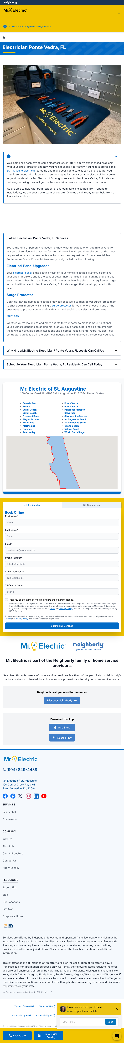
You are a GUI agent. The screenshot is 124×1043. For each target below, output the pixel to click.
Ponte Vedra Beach (74, 409)
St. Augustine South (75, 422)
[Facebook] (5, 796)
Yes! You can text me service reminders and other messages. (41, 599)
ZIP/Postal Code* (14, 585)
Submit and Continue (62, 625)
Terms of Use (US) (24, 1006)
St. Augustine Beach (75, 419)
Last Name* (11, 530)
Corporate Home (13, 916)
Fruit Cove (28, 422)
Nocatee (27, 429)
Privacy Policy (65, 608)
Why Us (7, 839)
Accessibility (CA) (45, 1015)
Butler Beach (30, 409)
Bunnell (27, 406)
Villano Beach (71, 429)
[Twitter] (20, 796)
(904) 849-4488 (21, 769)
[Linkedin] (36, 796)
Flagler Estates (31, 419)
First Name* (11, 516)
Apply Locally (11, 867)
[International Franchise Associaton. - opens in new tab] (9, 926)
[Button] (62, 156)
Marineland (29, 425)
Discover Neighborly (59, 700)
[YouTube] (43, 796)
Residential (34, 505)
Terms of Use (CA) (49, 1006)
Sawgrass (69, 412)
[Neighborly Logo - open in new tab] (10, 2)
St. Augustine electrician (21, 170)
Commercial (93, 505)
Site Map (8, 909)
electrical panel (22, 272)
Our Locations (11, 902)
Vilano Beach (71, 425)
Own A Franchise (13, 853)
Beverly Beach (30, 403)
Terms (52, 608)
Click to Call (19, 1035)
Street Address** (14, 571)
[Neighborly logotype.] (89, 646)
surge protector (61, 305)
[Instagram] (28, 796)
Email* (8, 543)
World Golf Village (74, 432)
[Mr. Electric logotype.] (43, 646)
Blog (5, 894)
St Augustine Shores (75, 416)
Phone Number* (13, 557)
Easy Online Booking (51, 1035)
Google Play (64, 737)
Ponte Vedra (71, 403)
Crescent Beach (31, 416)
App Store (64, 727)
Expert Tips (10, 887)
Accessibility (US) (21, 1015)
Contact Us (9, 860)
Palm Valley (29, 432)
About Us (8, 846)
